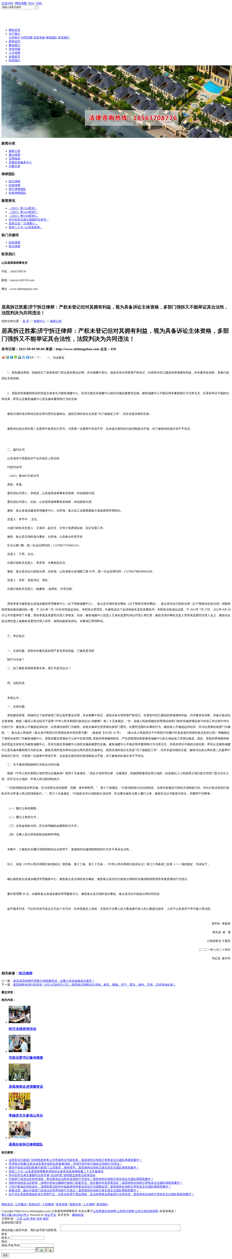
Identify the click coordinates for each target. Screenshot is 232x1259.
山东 (26, 1218)
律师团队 (51, 37)
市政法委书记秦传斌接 (26, 1058)
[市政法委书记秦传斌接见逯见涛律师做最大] (19, 1051)
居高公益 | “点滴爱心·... (23, 223)
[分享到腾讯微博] (11, 357)
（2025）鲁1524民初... (23, 208)
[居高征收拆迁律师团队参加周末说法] (19, 1137)
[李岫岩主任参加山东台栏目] (19, 1108)
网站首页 (14, 30)
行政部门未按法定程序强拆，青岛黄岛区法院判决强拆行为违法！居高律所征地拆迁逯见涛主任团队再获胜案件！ (81, 1179)
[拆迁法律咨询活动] (19, 1022)
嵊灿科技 (78, 1214)
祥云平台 (50, 1214)
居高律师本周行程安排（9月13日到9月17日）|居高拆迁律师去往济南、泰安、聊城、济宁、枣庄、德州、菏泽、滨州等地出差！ (94, 984)
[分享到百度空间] (15, 357)
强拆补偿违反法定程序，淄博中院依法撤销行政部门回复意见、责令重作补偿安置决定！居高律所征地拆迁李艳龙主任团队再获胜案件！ (96, 1182)
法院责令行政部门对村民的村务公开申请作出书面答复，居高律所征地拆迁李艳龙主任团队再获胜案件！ (75, 1160)
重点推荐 (14, 154)
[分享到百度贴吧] (23, 357)
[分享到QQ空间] (7, 357)
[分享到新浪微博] (3, 357)
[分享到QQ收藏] (19, 357)
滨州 (39, 1218)
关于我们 (14, 33)
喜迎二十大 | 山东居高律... (25, 227)
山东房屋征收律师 (104, 1211)
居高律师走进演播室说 (26, 1087)
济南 (33, 1218)
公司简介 (14, 37)
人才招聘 (14, 52)
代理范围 (27, 37)
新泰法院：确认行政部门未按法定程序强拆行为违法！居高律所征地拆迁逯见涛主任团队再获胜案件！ (74, 1190)
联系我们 (64, 37)
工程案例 (48, 1204)
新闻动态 (14, 41)
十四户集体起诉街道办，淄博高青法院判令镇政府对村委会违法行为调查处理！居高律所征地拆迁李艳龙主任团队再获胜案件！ (90, 1186)
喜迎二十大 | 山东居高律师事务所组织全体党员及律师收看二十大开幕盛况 (56, 1171)
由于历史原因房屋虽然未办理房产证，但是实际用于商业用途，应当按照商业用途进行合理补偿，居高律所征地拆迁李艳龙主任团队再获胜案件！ (101, 1194)
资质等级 (39, 37)
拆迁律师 (14, 181)
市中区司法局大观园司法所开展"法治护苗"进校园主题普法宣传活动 (52, 1175)
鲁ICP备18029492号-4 (15, 1214)
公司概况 (21, 1204)
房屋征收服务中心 (20, 162)
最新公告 (14, 151)
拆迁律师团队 (17, 189)
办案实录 (14, 166)
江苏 (19, 1218)
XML (39, 3)
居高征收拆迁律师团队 (26, 1144)
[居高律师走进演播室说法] (19, 1079)
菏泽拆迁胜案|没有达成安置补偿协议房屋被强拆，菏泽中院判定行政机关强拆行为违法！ (65, 1163)
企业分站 (7, 3)
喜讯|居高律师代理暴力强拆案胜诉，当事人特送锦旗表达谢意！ (54, 980)
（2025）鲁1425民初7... (23, 212)
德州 (46, 1218)
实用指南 (14, 158)
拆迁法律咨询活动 (22, 1029)
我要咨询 (75, 1204)
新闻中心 (39, 321)
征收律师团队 (17, 192)
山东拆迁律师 (125, 1211)
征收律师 (14, 185)
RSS (31, 3)
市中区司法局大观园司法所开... (29, 219)
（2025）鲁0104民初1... (23, 215)
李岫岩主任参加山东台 (26, 1115)
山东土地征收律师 (146, 1211)
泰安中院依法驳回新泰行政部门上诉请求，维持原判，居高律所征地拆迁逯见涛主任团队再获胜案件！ (74, 1167)
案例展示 (14, 45)
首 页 (25, 321)
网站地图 (21, 3)
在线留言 (14, 56)
